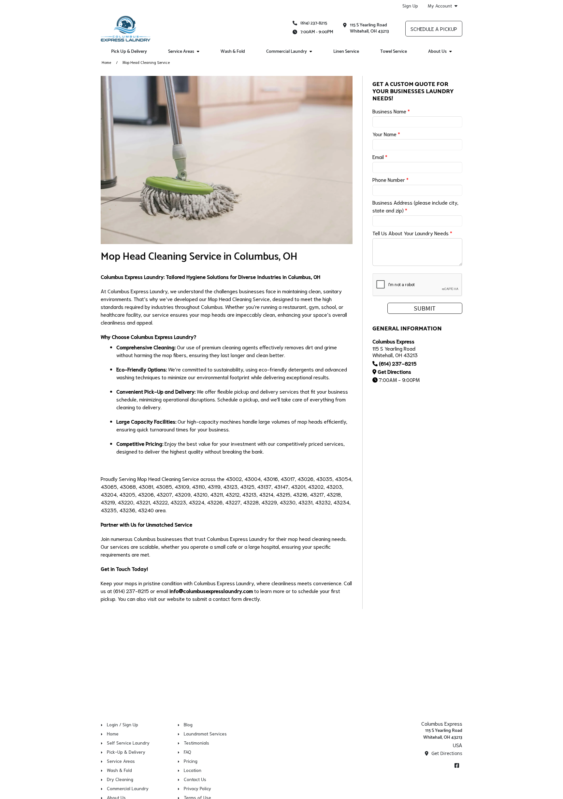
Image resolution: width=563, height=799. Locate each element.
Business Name (391, 111)
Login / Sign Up (122, 724)
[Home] (126, 28)
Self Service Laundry (128, 743)
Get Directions (394, 371)
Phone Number (390, 179)
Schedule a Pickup (434, 28)
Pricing (190, 761)
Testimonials (196, 743)
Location (192, 770)
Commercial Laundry (128, 788)
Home (106, 62)
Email (379, 156)
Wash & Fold (233, 51)
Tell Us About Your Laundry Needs (412, 232)
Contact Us (195, 779)
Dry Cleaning (120, 779)
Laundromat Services (205, 733)
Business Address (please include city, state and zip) (415, 206)
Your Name (386, 133)
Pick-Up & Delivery (126, 752)
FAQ (187, 752)
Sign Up (410, 5)
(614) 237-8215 (313, 23)
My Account (440, 5)
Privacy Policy (197, 788)
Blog (188, 724)
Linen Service (346, 51)
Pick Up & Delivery (129, 51)
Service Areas (121, 761)
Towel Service (393, 51)
